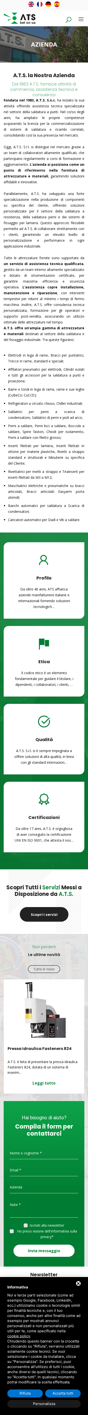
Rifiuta (25, 1393)
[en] (31, 4)
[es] (57, 4)
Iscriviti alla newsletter (47, 1225)
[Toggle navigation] (81, 19)
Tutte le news (44, 969)
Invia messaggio (44, 1250)
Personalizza (44, 1403)
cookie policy (18, 1336)
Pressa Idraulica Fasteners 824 (40, 1048)
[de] (48, 4)
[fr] (40, 4)
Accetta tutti (63, 1393)
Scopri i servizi (44, 914)
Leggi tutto (44, 1083)
